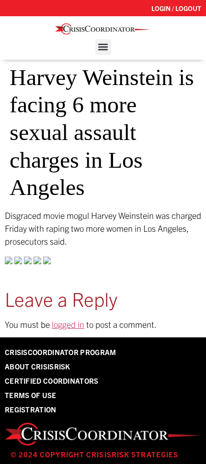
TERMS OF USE (31, 394)
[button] (103, 47)
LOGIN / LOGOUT (176, 8)
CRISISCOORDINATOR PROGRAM (60, 351)
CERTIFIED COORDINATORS (52, 380)
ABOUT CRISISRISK (37, 366)
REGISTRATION (31, 409)
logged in (68, 324)
